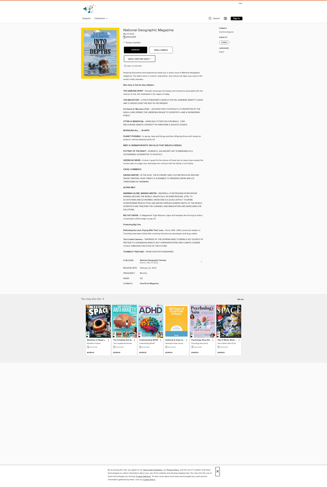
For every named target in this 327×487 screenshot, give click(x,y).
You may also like (91, 299)
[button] (214, 18)
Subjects (86, 18)
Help (240, 3)
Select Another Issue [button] (138, 59)
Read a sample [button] (161, 50)
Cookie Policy (149, 479)
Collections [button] (100, 18)
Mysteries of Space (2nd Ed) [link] (97, 340)
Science (224, 42)
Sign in (236, 18)
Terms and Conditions (152, 470)
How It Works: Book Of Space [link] (228, 340)
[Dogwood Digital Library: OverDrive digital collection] (89, 8)
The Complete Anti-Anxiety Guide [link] (123, 340)
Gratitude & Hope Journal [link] (175, 340)
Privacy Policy (173, 470)
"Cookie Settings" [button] (143, 476)
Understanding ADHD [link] (148, 340)
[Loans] (225, 18)
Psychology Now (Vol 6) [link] (201, 340)
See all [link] (240, 299)
